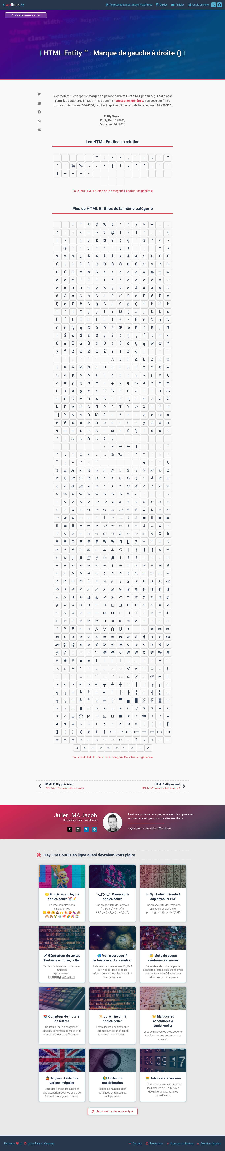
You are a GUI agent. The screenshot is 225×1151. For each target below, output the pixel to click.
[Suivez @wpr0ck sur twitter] (214, 5)
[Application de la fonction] (73, 158)
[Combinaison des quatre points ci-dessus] (160, 462)
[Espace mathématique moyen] (88, 158)
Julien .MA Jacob (75, 815)
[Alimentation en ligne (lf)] (65, 224)
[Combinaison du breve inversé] (96, 359)
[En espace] (120, 181)
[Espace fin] (144, 173)
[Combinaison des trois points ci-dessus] (152, 462)
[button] (42, 94)
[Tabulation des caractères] (57, 224)
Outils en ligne (200, 4)
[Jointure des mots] (80, 158)
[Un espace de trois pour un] (104, 181)
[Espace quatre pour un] (167, 173)
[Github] (78, 829)
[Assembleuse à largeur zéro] (112, 173)
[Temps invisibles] (65, 158)
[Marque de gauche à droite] (104, 173)
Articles (180, 4)
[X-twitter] (69, 829)
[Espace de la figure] (160, 173)
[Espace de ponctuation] (152, 173)
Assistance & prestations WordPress (131, 4)
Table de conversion (163, 1078)
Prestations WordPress (158, 828)
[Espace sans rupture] (73, 240)
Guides (164, 4)
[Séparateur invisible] (57, 158)
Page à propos (136, 828)
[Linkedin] (86, 829)
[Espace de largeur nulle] (128, 173)
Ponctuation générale (128, 100)
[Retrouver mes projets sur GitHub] (220, 5)
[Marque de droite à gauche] (96, 173)
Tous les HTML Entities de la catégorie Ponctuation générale (112, 191)
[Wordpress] (94, 829)
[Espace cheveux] (136, 173)
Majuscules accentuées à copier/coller (163, 1021)
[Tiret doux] (57, 248)
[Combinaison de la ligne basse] (104, 359)
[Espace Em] (112, 181)
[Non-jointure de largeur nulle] (120, 173)
